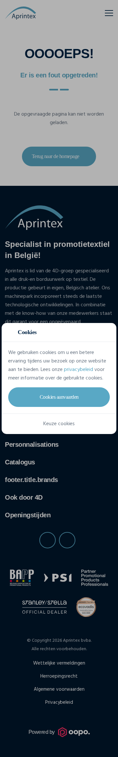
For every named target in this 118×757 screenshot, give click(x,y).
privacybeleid (78, 369)
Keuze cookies (59, 424)
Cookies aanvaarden (59, 397)
